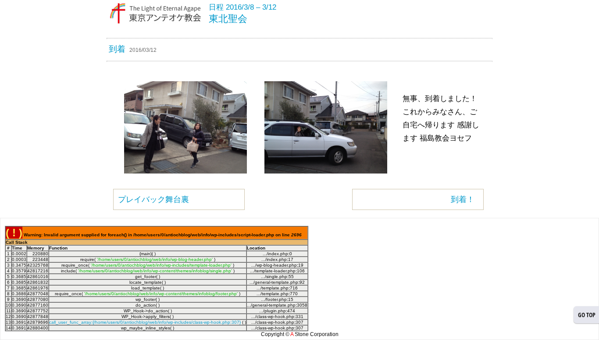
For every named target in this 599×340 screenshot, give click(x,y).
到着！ (462, 199)
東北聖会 (228, 18)
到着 (117, 49)
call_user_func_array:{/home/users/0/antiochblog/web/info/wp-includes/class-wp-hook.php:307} (145, 322)
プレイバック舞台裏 (153, 199)
